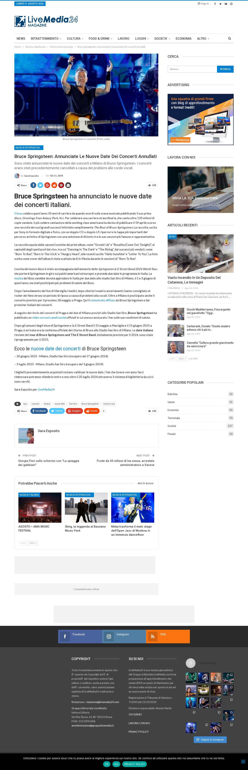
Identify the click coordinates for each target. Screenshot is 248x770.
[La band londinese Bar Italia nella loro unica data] (216, 703)
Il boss (18, 213)
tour (25, 404)
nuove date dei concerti (56, 348)
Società (172, 425)
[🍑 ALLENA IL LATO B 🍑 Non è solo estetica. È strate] (203, 715)
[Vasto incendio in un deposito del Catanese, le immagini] (201, 253)
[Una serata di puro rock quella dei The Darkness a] (203, 678)
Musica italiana (29, 495)
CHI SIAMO (135, 714)
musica (18, 278)
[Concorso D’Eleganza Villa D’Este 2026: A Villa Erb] (203, 690)
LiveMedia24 (46, 389)
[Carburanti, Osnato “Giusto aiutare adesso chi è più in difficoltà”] (176, 330)
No (116, 764)
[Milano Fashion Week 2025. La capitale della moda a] (228, 728)
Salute (171, 402)
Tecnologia (174, 417)
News (172, 236)
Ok (107, 764)
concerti (35, 404)
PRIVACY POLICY (139, 731)
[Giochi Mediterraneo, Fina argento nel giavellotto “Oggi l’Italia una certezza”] (176, 314)
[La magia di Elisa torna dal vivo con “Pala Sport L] (216, 690)
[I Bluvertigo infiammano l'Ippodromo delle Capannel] (191, 678)
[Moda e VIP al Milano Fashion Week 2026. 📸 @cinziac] (216, 715)
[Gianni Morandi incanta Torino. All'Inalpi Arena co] (191, 703)
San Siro (73, 404)
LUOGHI (140, 38)
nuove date (60, 404)
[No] (243, 762)
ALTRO (201, 38)
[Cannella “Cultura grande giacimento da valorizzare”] (176, 347)
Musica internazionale (29, 147)
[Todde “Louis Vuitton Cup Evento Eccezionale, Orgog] (191, 690)
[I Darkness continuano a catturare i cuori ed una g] (216, 728)
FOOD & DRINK (99, 38)
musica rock (109, 404)
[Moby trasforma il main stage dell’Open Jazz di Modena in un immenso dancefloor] (132, 508)
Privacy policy (134, 764)
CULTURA (73, 38)
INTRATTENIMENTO (45, 38)
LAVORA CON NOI (139, 723)
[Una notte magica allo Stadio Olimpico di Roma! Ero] (228, 678)
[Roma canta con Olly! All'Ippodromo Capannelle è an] (216, 678)
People (172, 433)
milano (47, 404)
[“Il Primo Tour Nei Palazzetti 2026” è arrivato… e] (228, 690)
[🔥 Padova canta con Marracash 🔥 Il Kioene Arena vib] (228, 715)
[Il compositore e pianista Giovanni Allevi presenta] (203, 703)
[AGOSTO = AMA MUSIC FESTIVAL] (39, 508)
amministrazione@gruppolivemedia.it (92, 725)
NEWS (21, 38)
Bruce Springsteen (90, 404)
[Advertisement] (163, 20)
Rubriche (172, 394)
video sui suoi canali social (49, 317)
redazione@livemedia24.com (102, 702)
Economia (173, 410)
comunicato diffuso (102, 300)
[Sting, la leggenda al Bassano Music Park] (86, 508)
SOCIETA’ (160, 38)
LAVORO (123, 38)
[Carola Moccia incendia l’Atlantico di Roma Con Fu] (191, 728)
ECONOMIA (183, 38)
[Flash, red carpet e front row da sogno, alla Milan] (191, 715)
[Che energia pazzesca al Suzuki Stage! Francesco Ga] (228, 703)
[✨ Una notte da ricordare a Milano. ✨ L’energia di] (203, 728)
